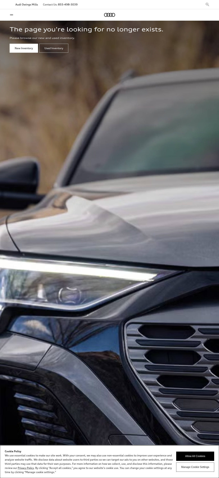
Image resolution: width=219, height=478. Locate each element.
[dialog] (109, 461)
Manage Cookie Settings (195, 467)
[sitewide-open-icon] (207, 5)
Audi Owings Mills (26, 4)
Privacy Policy (26, 468)
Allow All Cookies (195, 456)
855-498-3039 (68, 4)
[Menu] (12, 15)
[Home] (109, 15)
